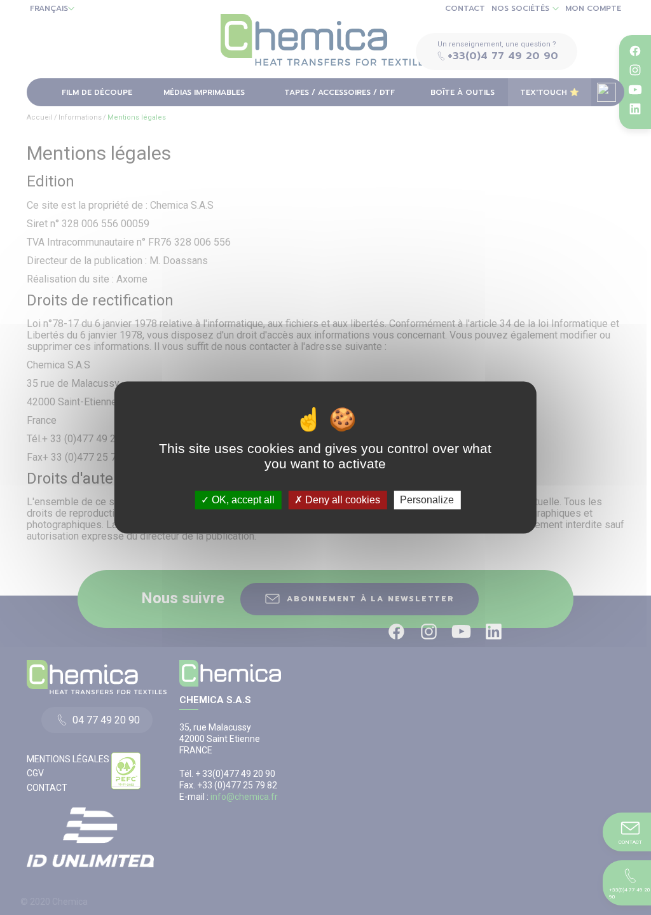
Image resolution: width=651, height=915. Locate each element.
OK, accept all (242, 499)
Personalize (427, 499)
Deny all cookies (341, 499)
